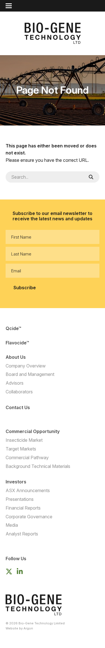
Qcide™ (13, 328)
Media (12, 525)
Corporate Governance (29, 516)
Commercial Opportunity (33, 431)
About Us (16, 357)
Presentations (20, 499)
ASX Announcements (28, 490)
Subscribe (24, 287)
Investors (16, 482)
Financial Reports (23, 508)
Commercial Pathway (27, 457)
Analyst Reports (22, 534)
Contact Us (18, 407)
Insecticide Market (24, 440)
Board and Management (30, 374)
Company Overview (26, 366)
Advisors (15, 383)
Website (12, 628)
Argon (28, 628)
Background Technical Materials (38, 466)
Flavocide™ (17, 343)
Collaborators (19, 391)
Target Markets (21, 449)
